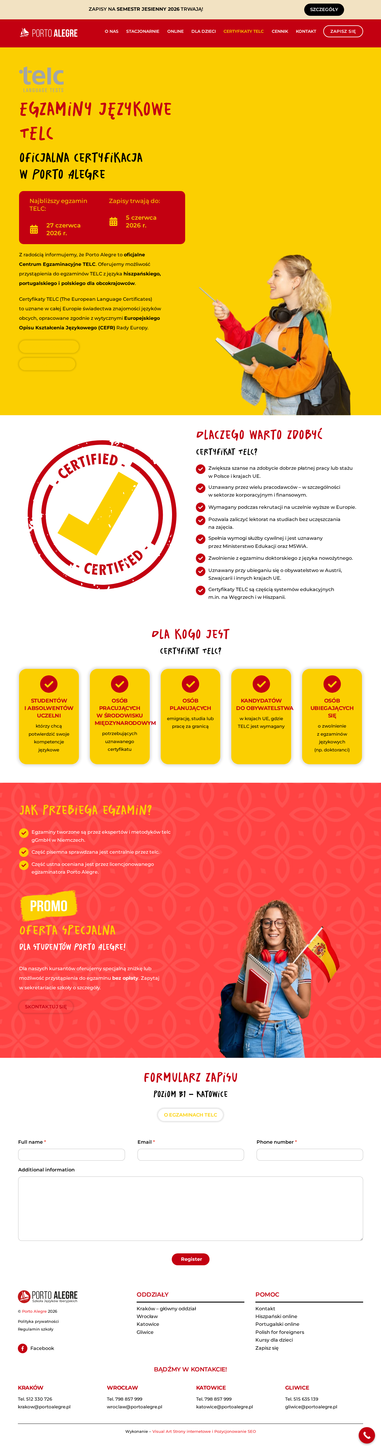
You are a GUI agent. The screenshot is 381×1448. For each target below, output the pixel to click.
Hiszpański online (276, 1316)
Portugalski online (277, 1324)
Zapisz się (343, 31)
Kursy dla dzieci (274, 1340)
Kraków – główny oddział (166, 1308)
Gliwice (145, 1332)
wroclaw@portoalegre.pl (134, 1407)
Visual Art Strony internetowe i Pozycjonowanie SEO (204, 1431)
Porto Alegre (34, 1311)
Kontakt (306, 31)
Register (191, 1259)
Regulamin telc (47, 364)
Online (175, 31)
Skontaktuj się (46, 1007)
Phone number (277, 1142)
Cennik (280, 31)
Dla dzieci (203, 31)
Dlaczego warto (49, 347)
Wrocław (147, 1316)
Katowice (148, 1324)
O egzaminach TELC (190, 1115)
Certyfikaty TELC (244, 31)
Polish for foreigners (279, 1332)
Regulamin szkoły (35, 1329)
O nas (111, 31)
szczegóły (324, 9)
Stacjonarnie (142, 31)
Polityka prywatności (38, 1321)
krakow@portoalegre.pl (44, 1407)
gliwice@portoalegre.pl (311, 1407)
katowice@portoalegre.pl (224, 1407)
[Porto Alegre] (47, 36)
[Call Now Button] (367, 1435)
